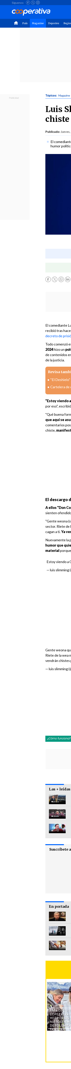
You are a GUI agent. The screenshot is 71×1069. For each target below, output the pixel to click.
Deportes (53, 23)
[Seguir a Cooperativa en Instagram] (38, 2)
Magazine (38, 23)
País (25, 23)
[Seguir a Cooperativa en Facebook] (28, 2)
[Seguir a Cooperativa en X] (33, 2)
